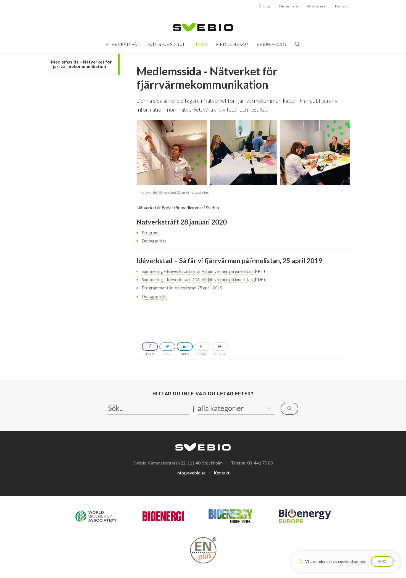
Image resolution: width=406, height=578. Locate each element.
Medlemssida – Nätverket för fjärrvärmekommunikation (81, 64)
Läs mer (358, 561)
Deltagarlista (154, 240)
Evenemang (271, 44)
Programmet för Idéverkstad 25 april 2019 (182, 287)
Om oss (265, 6)
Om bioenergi (166, 44)
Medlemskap (232, 44)
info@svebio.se (190, 472)
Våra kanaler (317, 6)
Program (150, 232)
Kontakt (341, 6)
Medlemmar (289, 6)
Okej (382, 561)
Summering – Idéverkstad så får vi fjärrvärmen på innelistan (197, 271)
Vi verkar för (123, 44)
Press (200, 44)
